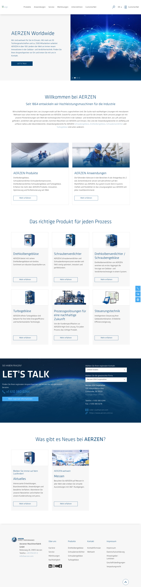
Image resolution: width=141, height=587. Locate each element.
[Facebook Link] (61, 566)
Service (51, 7)
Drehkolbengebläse (97, 124)
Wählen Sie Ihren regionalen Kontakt (100, 366)
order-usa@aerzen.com (98, 410)
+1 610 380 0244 (18, 392)
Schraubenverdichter (114, 124)
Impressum (111, 548)
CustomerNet (90, 7)
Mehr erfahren (25, 198)
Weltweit (91, 552)
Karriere (52, 548)
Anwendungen (39, 7)
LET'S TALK (22, 64)
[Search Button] (114, 7)
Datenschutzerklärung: (116, 552)
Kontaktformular (94, 548)
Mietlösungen (62, 7)
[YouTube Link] (57, 566)
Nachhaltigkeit (54, 560)
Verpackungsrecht (114, 567)
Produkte (27, 7)
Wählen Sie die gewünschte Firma (99, 376)
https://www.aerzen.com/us (101, 413)
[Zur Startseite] (5, 7)
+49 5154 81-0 (32, 553)
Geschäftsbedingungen (116, 563)
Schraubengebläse (81, 124)
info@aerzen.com (26, 556)
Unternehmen (77, 7)
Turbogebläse (62, 127)
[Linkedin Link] (51, 566)
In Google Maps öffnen (94, 395)
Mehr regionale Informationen (20, 399)
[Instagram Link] (54, 566)
